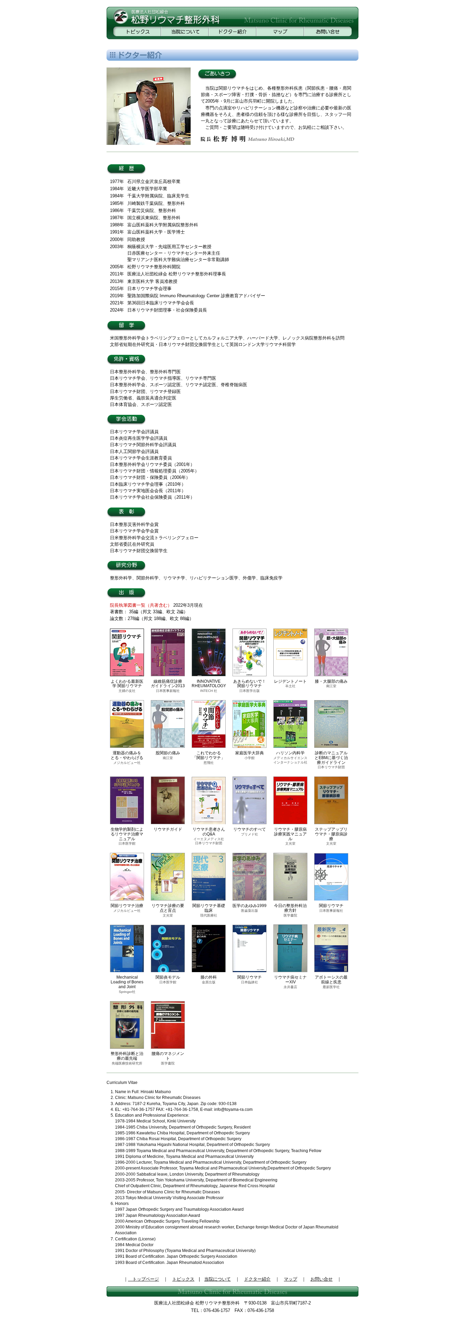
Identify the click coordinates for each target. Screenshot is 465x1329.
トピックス (183, 1279)
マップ (290, 1279)
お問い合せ (321, 1279)
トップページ (143, 1279)
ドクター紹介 (257, 1279)
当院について (217, 1279)
